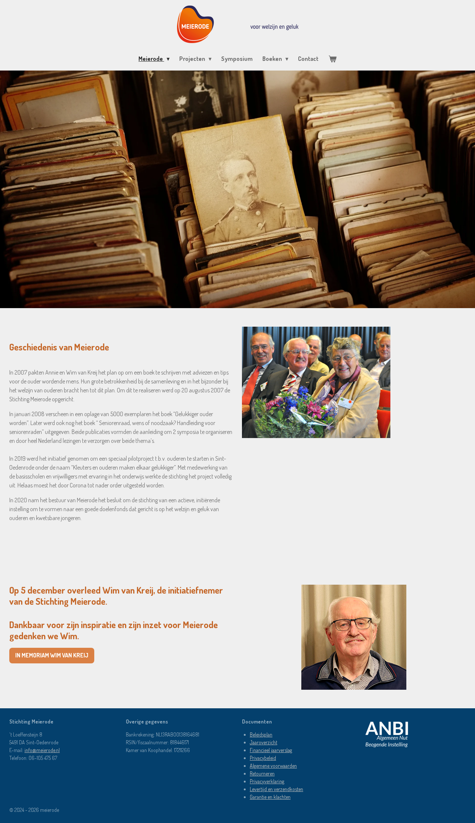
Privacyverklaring (267, 781)
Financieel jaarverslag (271, 750)
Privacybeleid (263, 758)
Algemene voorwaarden (273, 765)
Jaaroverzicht (263, 742)
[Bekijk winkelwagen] (332, 58)
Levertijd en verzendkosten (276, 789)
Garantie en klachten (270, 797)
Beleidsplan (261, 734)
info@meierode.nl (42, 750)
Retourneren (262, 773)
